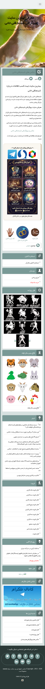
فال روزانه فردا (34, 634)
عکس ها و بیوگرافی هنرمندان (30, 639)
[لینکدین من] (16, 661)
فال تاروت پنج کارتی (33, 504)
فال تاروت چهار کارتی (32, 499)
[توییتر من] (7, 656)
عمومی (28, 245)
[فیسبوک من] (25, 656)
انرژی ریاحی (35, 277)
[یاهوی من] (37, 656)
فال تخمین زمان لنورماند (31, 620)
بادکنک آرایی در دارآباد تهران (30, 548)
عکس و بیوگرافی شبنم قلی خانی (22, 131)
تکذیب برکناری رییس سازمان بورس (28, 475)
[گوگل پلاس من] (28, 661)
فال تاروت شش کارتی (32, 509)
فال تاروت (36, 533)
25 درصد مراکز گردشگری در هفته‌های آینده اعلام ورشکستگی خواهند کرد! (24, 426)
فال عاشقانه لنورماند (32, 624)
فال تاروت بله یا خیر (33, 528)
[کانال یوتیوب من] (22, 661)
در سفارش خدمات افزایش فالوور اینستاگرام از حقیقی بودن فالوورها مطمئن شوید (23, 554)
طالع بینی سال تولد (33, 407)
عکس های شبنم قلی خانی (23, 72)
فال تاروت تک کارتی (33, 490)
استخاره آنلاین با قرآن (32, 262)
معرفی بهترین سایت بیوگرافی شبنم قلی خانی (21, 20)
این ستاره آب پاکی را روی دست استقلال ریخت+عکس (23, 431)
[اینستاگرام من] (19, 656)
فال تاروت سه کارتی (32, 494)
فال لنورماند (35, 629)
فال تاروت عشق (34, 524)
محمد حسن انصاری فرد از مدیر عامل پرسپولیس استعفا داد (23, 469)
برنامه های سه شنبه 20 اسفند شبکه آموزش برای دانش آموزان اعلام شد (22, 462)
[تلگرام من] (31, 656)
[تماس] (13, 656)
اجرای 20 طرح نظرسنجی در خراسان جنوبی (26, 436)
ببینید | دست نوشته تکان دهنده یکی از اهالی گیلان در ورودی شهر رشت (23, 455)
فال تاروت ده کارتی (33, 519)
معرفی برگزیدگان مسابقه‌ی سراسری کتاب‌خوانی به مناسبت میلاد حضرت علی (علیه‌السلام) (24, 443)
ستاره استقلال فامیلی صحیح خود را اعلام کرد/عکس (23, 448)
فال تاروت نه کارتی (33, 514)
